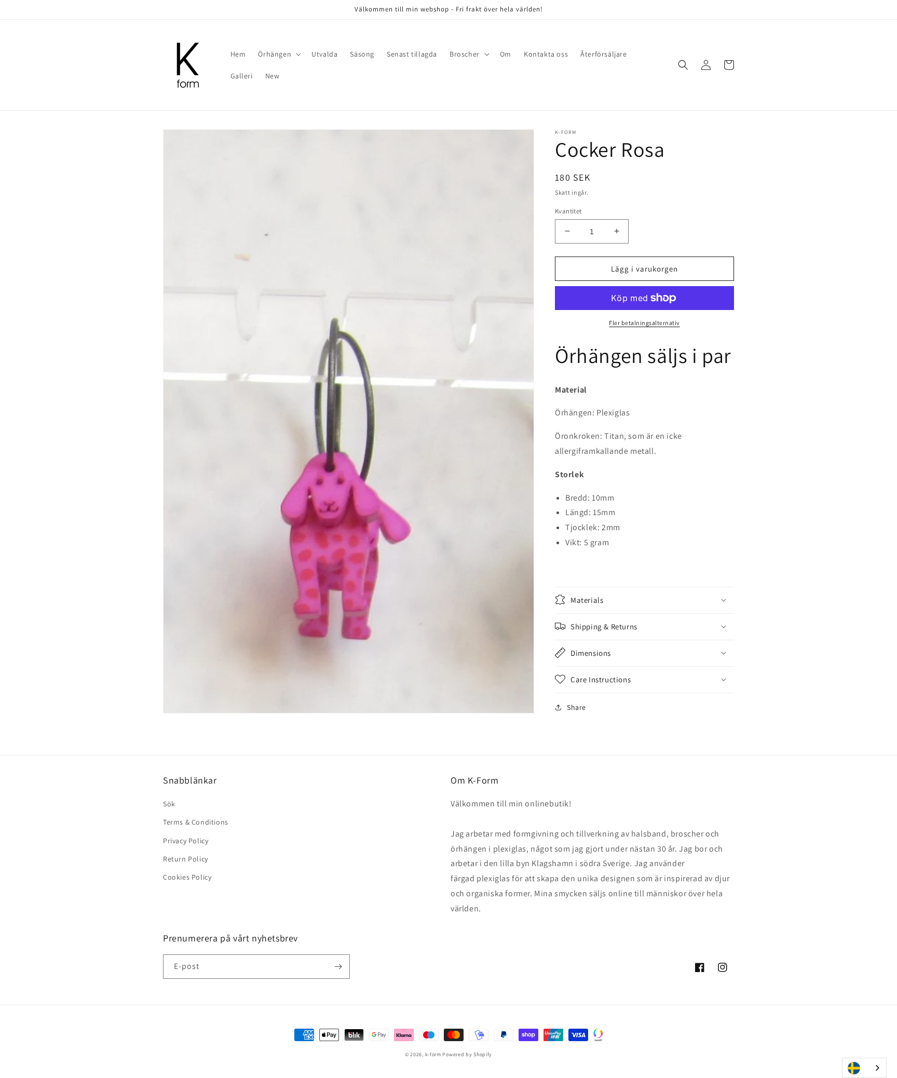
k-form (433, 1054)
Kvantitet (568, 210)
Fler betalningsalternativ (644, 323)
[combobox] (864, 1068)
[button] (278, 54)
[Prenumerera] (338, 966)
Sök (169, 803)
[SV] (864, 1067)
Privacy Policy (185, 840)
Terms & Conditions (195, 822)
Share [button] (576, 706)
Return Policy (185, 859)
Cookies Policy (187, 877)
